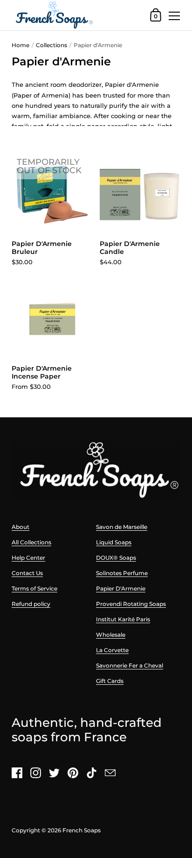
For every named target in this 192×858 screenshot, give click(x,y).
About (20, 526)
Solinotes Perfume (122, 573)
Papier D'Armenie (120, 588)
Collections (51, 45)
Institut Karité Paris (123, 619)
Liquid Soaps (113, 542)
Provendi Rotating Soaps (131, 603)
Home (20, 45)
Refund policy (31, 603)
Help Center (28, 557)
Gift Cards (109, 680)
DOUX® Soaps (116, 557)
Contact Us (27, 573)
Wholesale (110, 634)
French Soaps (81, 830)
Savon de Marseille (121, 526)
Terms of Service (34, 588)
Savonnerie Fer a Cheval (129, 665)
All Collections (31, 542)
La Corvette (112, 650)
